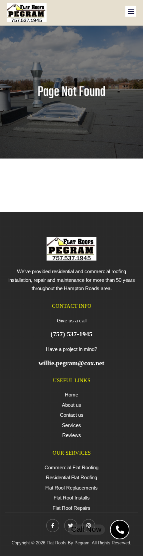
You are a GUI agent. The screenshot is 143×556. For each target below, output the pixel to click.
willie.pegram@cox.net (71, 363)
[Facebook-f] (52, 525)
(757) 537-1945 (71, 334)
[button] (130, 11)
